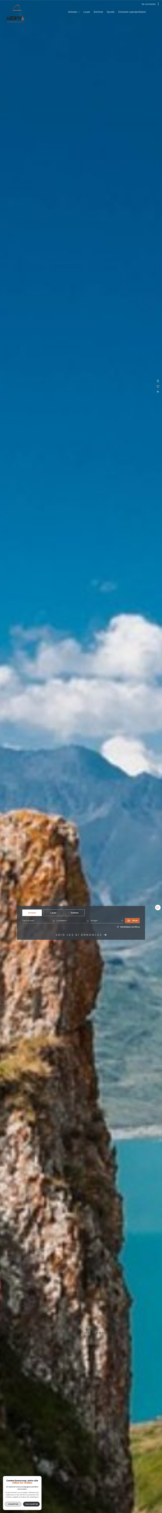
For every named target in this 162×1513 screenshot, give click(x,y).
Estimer (75, 913)
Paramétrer (13, 1504)
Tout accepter (31, 1504)
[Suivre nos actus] (157, 907)
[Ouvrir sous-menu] (79, 12)
